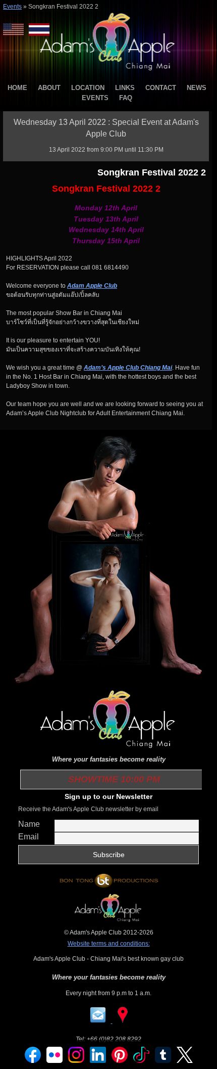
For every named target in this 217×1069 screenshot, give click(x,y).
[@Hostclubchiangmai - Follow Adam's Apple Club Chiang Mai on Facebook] (33, 1060)
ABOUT (49, 88)
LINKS (125, 88)
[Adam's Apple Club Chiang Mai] (108, 71)
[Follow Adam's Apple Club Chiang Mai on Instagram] (76, 1060)
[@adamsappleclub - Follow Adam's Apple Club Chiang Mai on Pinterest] (120, 1060)
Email (28, 836)
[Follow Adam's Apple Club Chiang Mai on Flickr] (54, 1060)
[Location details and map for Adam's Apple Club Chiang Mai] (123, 1021)
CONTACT (160, 88)
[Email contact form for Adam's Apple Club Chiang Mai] (99, 1021)
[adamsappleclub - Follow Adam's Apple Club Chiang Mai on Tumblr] (163, 1060)
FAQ (125, 98)
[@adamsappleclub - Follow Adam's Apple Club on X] (185, 1060)
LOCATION (87, 88)
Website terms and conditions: (109, 943)
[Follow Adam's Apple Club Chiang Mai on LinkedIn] (98, 1060)
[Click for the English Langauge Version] (16, 29)
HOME (17, 88)
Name (29, 824)
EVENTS (95, 98)
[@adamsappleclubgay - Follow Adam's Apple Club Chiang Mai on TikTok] (141, 1060)
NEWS (196, 88)
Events (12, 6)
